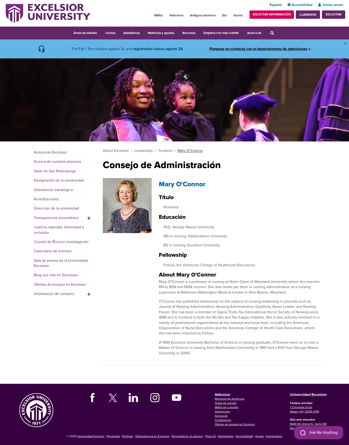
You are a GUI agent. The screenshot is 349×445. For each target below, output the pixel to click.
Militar (158, 15)
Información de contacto (54, 293)
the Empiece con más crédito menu (242, 32)
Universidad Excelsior (90, 436)
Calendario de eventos (52, 250)
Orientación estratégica (53, 189)
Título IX (210, 436)
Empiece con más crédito (221, 33)
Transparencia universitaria (56, 217)
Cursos (110, 33)
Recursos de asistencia (229, 399)
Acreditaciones (46, 198)
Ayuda (259, 436)
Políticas (127, 436)
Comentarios (274, 436)
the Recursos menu (198, 32)
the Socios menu (245, 14)
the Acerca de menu (264, 32)
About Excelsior (116, 150)
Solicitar (333, 14)
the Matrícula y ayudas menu (177, 32)
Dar (224, 15)
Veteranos (176, 15)
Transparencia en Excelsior (152, 436)
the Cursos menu (118, 32)
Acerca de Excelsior (50, 152)
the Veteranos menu (186, 14)
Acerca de (254, 33)
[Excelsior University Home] (48, 12)
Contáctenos (223, 420)
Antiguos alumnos (203, 15)
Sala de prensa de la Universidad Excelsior (61, 263)
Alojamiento (226, 436)
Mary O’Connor (190, 150)
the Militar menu (165, 14)
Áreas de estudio (85, 33)
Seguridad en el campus (187, 436)
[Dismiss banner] (345, 43)
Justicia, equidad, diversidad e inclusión (59, 229)
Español (276, 4)
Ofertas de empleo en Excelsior (60, 284)
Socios (238, 15)
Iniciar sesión (333, 4)
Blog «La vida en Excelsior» (56, 274)
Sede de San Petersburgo (55, 170)
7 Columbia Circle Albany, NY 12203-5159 (304, 409)
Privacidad (113, 436)
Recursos (188, 33)
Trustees (165, 150)
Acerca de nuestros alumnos (57, 161)
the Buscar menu (278, 32)
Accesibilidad (302, 4)
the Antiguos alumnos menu (218, 14)
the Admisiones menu (143, 32)
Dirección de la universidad (56, 208)
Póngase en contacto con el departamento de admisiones (258, 49)
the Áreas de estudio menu (100, 32)
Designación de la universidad (59, 180)
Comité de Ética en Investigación (61, 241)
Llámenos (308, 14)
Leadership (143, 150)
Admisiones (131, 33)
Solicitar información (272, 14)
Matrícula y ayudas (161, 33)
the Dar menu (229, 14)
